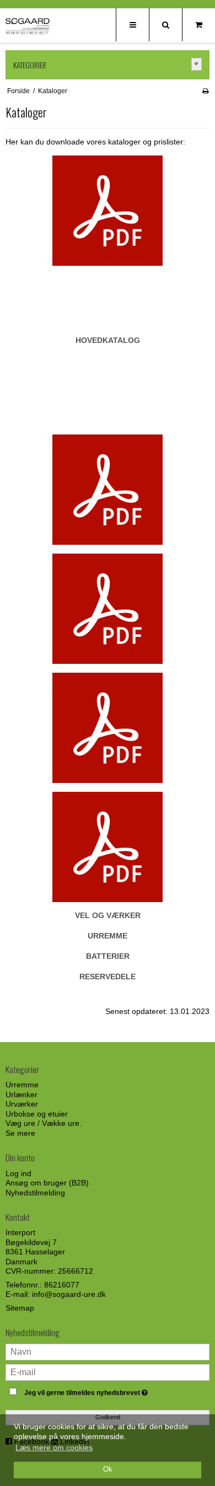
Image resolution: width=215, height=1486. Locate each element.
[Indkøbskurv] (198, 24)
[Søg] (165, 24)
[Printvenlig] (205, 91)
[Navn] (107, 1350)
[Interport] (28, 26)
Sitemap (20, 1307)
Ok (107, 1469)
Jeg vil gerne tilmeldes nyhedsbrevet (99, 1391)
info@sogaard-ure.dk (69, 1294)
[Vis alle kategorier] (196, 64)
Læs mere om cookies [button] (54, 1447)
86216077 (61, 1284)
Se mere (20, 1133)
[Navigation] (132, 24)
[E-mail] (107, 1371)
